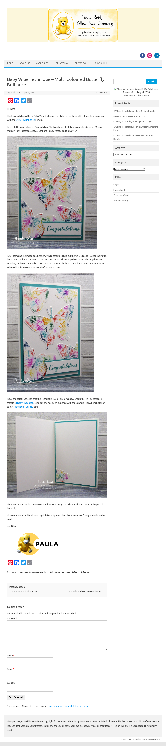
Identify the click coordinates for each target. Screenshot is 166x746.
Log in (116, 184)
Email (10, 669)
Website (11, 683)
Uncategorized (36, 572)
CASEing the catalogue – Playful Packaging (133, 121)
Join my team (62, 63)
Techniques (22, 572)
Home (10, 63)
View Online (129, 95)
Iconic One (126, 739)
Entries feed (119, 190)
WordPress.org (120, 200)
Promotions (81, 63)
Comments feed (121, 195)
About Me (25, 63)
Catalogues (42, 63)
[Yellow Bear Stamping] (83, 41)
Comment (12, 618)
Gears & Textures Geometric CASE (129, 116)
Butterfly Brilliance (25, 120)
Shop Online (101, 63)
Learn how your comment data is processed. (69, 706)
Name (10, 655)
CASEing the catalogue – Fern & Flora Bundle (134, 111)
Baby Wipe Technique (60, 572)
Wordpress (156, 739)
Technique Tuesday (23, 406)
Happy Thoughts (24, 403)
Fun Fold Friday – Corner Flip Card (87, 591)
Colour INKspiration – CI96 (23, 591)
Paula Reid (16, 92)
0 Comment (102, 92)
